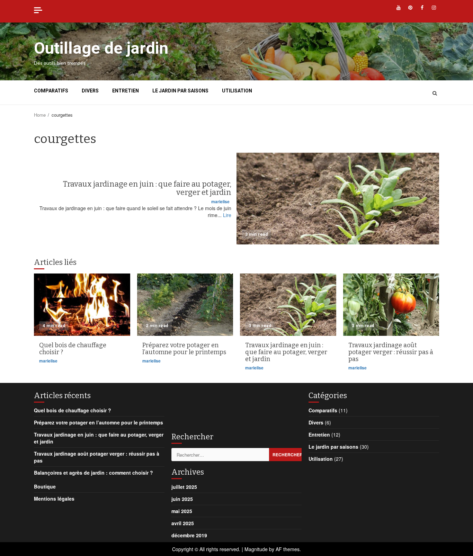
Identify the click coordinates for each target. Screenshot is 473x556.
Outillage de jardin (101, 47)
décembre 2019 (189, 535)
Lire (227, 215)
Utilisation (237, 90)
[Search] (434, 92)
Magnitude (256, 549)
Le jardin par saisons (180, 90)
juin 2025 (182, 498)
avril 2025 (182, 523)
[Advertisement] (226, 407)
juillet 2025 (184, 486)
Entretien (125, 90)
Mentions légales (54, 498)
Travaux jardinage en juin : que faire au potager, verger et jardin (338, 198)
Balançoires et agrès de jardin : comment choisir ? (93, 472)
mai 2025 (181, 511)
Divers (90, 90)
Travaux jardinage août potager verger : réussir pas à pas (391, 304)
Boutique (45, 486)
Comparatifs (51, 90)
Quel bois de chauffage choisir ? (82, 304)
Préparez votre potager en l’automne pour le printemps (185, 304)
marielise (220, 201)
